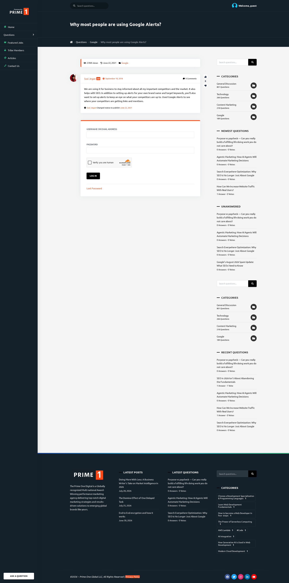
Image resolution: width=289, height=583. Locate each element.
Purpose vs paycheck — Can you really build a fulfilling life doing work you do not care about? (236, 142)
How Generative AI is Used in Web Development (234, 543)
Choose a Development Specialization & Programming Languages (236, 497)
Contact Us (13, 65)
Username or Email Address (102, 129)
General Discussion (226, 83)
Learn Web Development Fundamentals (230, 505)
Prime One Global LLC (91, 576)
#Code (241, 530)
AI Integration (226, 536)
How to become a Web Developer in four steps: (235, 514)
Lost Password (94, 188)
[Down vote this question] (205, 85)
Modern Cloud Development (233, 551)
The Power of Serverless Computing (235, 522)
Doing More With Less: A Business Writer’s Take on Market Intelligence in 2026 (138, 483)
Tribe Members (16, 50)
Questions (9, 34)
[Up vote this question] (205, 76)
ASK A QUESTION (19, 576)
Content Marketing (226, 104)
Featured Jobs (15, 42)
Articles (12, 57)
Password (92, 144)
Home (11, 26)
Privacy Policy (132, 576)
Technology (222, 94)
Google (94, 41)
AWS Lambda (225, 530)
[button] (243, 5)
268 (98, 78)
